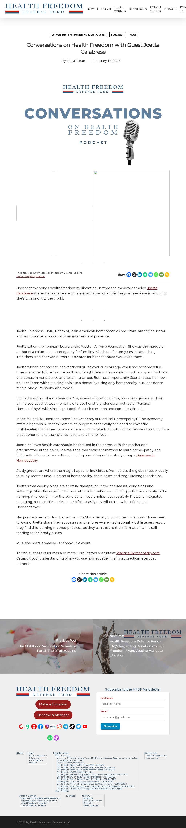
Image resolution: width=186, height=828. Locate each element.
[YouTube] (85, 731)
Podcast (33, 763)
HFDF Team (76, 61)
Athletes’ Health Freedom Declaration (39, 801)
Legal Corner (61, 753)
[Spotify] (50, 742)
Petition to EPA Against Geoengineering (40, 798)
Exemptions (152, 758)
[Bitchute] (21, 731)
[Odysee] (59, 731)
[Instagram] (46, 731)
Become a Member (93, 801)
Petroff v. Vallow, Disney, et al (71, 763)
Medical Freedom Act (156, 755)
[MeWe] (53, 731)
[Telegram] (150, 274)
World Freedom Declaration (34, 803)
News (133, 34)
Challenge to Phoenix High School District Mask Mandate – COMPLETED (92, 784)
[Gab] (145, 274)
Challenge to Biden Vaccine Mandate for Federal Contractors (86, 767)
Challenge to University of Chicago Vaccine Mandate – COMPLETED (89, 789)
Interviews (34, 758)
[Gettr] (34, 731)
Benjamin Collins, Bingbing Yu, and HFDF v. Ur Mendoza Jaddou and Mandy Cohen (97, 758)
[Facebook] (128, 274)
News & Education (38, 755)
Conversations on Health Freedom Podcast (78, 34)
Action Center (27, 795)
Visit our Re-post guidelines (30, 276)
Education (117, 34)
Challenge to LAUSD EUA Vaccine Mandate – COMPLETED (85, 781)
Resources (151, 753)
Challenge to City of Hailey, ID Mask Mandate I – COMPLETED (86, 777)
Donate (70, 795)
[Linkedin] (139, 274)
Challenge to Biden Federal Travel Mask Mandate (80, 765)
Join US (86, 795)
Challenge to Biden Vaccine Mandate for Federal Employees (85, 770)
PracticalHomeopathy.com (138, 553)
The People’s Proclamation (34, 805)
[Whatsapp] (156, 274)
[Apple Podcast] (56, 742)
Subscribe (110, 726)
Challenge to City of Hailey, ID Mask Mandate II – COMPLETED (86, 779)
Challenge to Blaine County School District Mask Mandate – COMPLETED (92, 774)
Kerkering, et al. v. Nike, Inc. (70, 760)
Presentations (36, 760)
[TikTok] (72, 731)
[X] (134, 274)
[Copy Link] (167, 274)
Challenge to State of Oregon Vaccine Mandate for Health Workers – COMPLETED (96, 786)
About (20, 753)
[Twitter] (78, 731)
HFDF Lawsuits (62, 755)
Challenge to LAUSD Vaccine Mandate (75, 772)
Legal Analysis (62, 791)
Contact (87, 803)
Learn (30, 753)
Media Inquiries (91, 805)
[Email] (161, 274)
